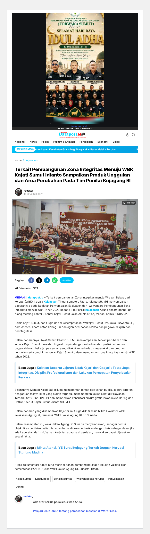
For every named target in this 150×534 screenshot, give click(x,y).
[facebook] (31, 280)
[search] (134, 135)
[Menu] (16, 135)
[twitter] (39, 280)
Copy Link (66, 280)
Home (18, 160)
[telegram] (47, 280)
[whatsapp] (55, 280)
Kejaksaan (32, 160)
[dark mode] (128, 135)
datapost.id (35, 297)
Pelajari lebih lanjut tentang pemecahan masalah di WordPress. (75, 510)
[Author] (18, 192)
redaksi (28, 190)
